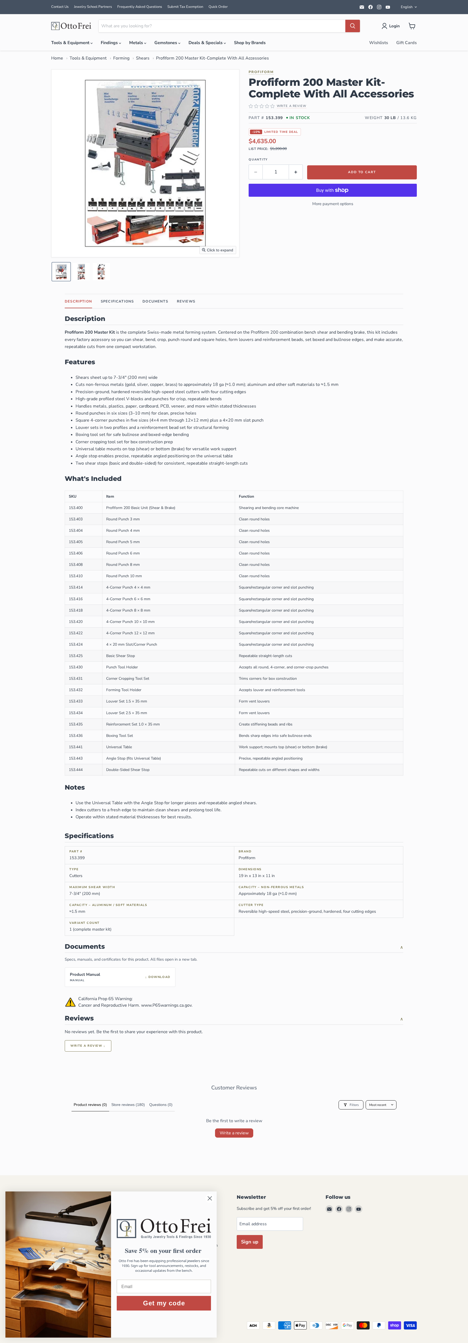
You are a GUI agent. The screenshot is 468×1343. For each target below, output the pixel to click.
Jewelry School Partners (93, 6)
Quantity (258, 159)
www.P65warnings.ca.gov (166, 1005)
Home (57, 58)
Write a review (234, 1133)
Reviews (186, 301)
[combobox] (222, 26)
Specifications (117, 301)
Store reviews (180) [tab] (128, 1104)
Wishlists (378, 43)
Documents (155, 301)
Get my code (164, 1303)
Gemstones (166, 43)
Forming (121, 58)
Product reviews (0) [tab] (90, 1104)
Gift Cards (406, 43)
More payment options (332, 203)
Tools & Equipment (70, 43)
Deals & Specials (206, 43)
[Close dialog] (209, 1198)
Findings (110, 43)
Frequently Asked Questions (139, 6)
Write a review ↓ (88, 1046)
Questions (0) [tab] (161, 1104)
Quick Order (218, 6)
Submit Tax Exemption (185, 6)
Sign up (249, 1242)
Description (78, 301)
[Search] (352, 26)
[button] (392, 26)
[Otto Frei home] (71, 26)
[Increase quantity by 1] (296, 172)
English (406, 7)
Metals (136, 43)
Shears (143, 58)
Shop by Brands (250, 43)
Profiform (261, 72)
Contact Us (60, 6)
